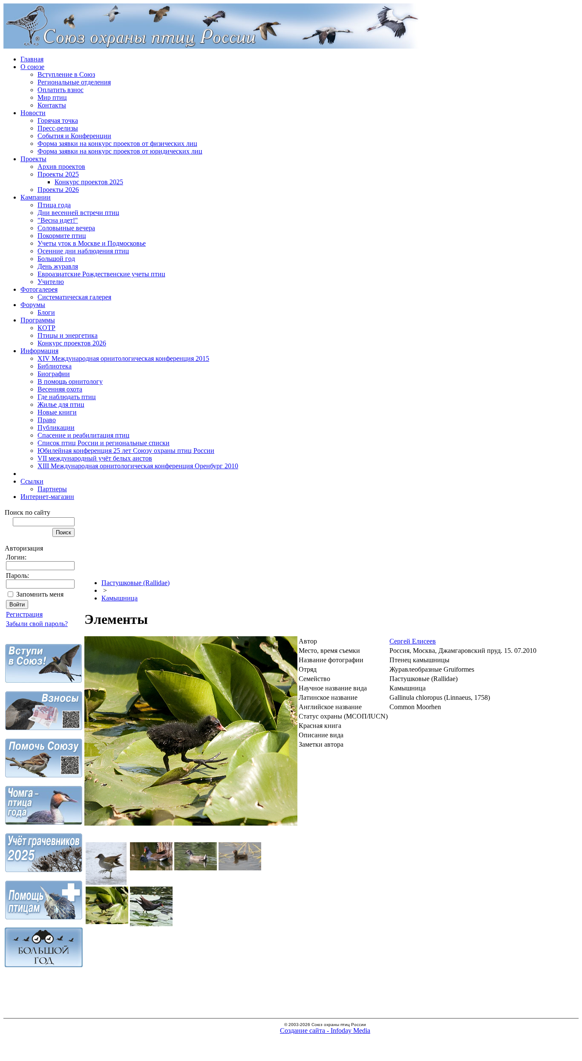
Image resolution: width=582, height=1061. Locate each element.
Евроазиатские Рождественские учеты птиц (101, 274)
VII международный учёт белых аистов (94, 458)
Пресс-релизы (57, 128)
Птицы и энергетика (67, 335)
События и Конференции (74, 135)
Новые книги (57, 412)
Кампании (35, 197)
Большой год (56, 258)
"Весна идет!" (57, 220)
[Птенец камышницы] (190, 823)
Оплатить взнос (60, 89)
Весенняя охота (59, 389)
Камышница (119, 598)
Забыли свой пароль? (37, 623)
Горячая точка (57, 120)
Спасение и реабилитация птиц (83, 435)
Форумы (32, 304)
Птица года (54, 205)
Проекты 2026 (58, 189)
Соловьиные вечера (66, 228)
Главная (31, 59)
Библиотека (54, 366)
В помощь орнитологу (70, 381)
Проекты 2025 (58, 174)
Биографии (53, 373)
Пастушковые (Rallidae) (135, 582)
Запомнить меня (39, 594)
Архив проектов (61, 166)
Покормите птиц (61, 235)
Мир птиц (52, 97)
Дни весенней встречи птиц (78, 212)
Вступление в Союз (66, 74)
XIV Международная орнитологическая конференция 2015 (123, 358)
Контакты (51, 105)
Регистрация (24, 614)
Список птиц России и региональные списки (103, 442)
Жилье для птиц (60, 404)
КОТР (46, 327)
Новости (33, 112)
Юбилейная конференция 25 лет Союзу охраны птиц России (125, 450)
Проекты (33, 158)
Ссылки (31, 481)
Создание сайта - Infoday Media (325, 1030)
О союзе (32, 66)
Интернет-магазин (47, 496)
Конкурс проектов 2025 (89, 182)
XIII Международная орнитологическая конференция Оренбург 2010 (137, 466)
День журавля (57, 266)
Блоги (46, 312)
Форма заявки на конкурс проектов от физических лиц (117, 143)
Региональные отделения (74, 82)
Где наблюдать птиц (66, 396)
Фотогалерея (39, 289)
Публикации (56, 427)
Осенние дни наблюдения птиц (83, 251)
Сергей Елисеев (412, 641)
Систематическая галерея (74, 297)
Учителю (50, 281)
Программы (37, 320)
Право (46, 419)
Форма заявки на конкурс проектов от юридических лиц (119, 151)
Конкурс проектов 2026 (71, 343)
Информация (39, 350)
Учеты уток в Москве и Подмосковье (91, 243)
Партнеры (52, 489)
